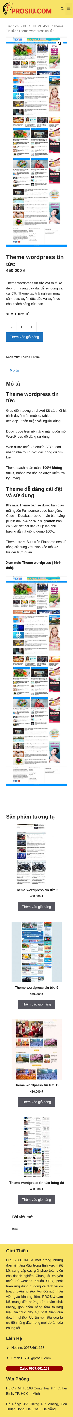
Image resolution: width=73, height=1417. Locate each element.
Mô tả (14, 370)
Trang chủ (13, 26)
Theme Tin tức (30, 356)
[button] (62, 9)
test (15, 1229)
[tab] (36, 370)
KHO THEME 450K (37, 26)
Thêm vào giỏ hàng (24, 337)
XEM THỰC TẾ (18, 314)
